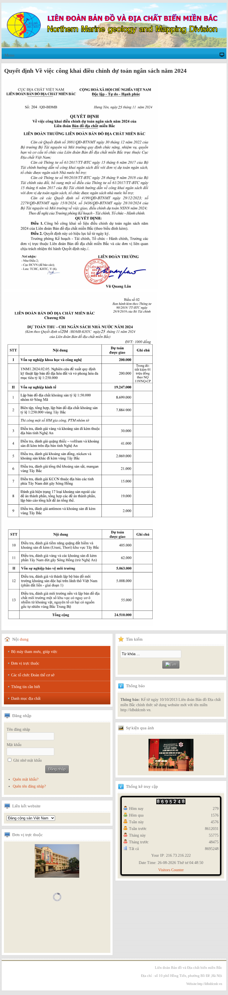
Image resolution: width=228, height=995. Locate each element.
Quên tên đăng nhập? (29, 786)
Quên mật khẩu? (25, 779)
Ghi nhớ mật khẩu (27, 760)
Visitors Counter (171, 870)
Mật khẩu (14, 745)
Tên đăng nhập (18, 729)
